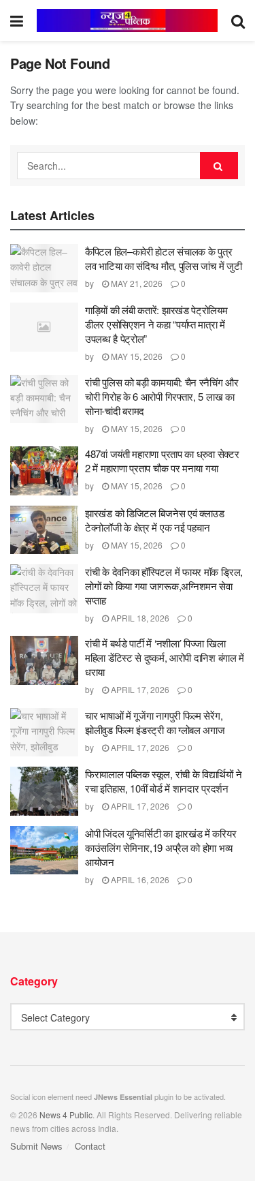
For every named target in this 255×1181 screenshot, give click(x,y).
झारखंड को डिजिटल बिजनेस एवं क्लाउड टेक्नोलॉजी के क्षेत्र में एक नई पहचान (154, 520)
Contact (90, 1145)
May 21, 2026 (136, 283)
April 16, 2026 (139, 879)
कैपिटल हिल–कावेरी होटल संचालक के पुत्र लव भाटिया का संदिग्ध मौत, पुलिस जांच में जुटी (163, 258)
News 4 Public (65, 1114)
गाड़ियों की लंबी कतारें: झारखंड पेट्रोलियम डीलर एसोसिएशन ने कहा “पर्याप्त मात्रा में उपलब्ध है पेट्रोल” (156, 324)
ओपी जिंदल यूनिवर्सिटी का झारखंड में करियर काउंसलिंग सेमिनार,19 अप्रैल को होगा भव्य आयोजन (160, 847)
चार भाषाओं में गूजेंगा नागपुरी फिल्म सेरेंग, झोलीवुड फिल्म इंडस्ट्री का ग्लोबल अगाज (155, 722)
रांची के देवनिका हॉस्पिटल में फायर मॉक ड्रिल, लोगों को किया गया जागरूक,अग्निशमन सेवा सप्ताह (164, 585)
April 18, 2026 (139, 618)
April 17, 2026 (139, 689)
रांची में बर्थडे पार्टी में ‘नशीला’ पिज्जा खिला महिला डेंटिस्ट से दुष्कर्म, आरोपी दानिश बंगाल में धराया (164, 657)
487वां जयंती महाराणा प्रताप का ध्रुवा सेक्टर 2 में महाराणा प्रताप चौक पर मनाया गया (162, 460)
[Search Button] (219, 165)
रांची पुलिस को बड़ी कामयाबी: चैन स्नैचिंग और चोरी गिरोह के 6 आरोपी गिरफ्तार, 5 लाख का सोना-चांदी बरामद (162, 396)
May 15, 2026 (136, 356)
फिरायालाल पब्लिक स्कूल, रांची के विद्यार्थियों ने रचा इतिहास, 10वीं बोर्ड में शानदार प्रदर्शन (163, 781)
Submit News (36, 1145)
